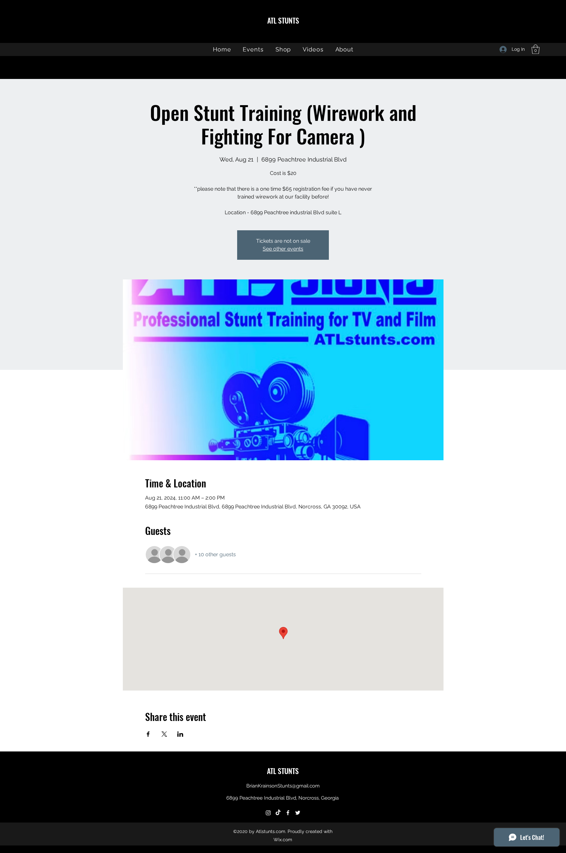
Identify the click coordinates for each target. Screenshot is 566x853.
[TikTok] (278, 812)
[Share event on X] (164, 734)
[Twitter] (297, 812)
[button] (535, 49)
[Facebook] (288, 812)
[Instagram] (268, 812)
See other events (283, 249)
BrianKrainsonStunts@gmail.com (283, 786)
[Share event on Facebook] (148, 734)
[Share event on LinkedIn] (180, 734)
